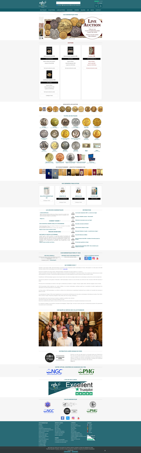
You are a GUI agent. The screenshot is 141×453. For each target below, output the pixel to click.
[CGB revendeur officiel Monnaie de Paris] (70, 411)
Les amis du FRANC (42, 445)
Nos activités (73, 427)
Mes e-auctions (57, 428)
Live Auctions (41, 427)
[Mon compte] (100, 7)
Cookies (72, 440)
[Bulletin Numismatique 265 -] (46, 191)
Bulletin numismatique (42, 441)
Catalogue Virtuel (46, 200)
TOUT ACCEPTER (67, 451)
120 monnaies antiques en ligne (82, 227)
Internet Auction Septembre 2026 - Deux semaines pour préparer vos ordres (86, 246)
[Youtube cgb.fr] (97, 258)
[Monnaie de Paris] (54, 362)
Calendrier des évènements (43, 436)
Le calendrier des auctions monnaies (61, 440)
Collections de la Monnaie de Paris (45, 428)
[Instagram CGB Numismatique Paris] (73, 418)
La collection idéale (42, 444)
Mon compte (57, 425)
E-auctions (51, 10)
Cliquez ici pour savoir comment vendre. (47, 229)
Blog (92, 10)
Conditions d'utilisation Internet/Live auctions (78, 436)
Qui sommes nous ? (74, 424)
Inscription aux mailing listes (60, 432)
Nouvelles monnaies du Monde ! (82, 223)
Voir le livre (94, 198)
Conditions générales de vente (76, 433)
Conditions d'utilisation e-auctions (77, 435)
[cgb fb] (101, 1)
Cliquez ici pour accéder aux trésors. (47, 242)
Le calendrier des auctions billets (60, 442)
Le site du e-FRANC (42, 443)
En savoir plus (70, 450)
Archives (69, 10)
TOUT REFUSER (75, 451)
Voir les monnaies (62, 198)
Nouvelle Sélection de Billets (81, 234)
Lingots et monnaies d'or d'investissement (46, 429)
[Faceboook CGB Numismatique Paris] (62, 418)
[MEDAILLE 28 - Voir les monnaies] (78, 191)
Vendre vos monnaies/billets (60, 439)
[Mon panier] (96, 7)
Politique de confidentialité (75, 439)
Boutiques (43, 10)
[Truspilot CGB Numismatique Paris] (96, 1)
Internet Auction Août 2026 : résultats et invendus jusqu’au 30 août (87, 239)
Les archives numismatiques (44, 439)
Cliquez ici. (72, 361)
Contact (98, 10)
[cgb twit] (100, 1)
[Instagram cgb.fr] (93, 258)
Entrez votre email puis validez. (70, 257)
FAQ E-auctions (73, 431)
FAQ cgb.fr (73, 429)
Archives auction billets (43, 435)
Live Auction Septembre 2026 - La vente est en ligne (86, 212)
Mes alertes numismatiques (59, 431)
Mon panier (57, 427)
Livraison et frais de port (59, 433)
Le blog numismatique (42, 440)
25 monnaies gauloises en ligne (82, 242)
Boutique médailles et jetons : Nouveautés (84, 216)
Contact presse (73, 428)
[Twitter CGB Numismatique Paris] (68, 418)
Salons (83, 10)
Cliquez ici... (42, 218)
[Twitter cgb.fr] (89, 258)
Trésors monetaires (42, 437)
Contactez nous (57, 424)
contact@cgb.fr (53, 260)
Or (88, 10)
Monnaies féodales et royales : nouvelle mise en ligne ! (86, 231)
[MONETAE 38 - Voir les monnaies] (62, 191)
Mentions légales (74, 437)
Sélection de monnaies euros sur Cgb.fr (83, 220)
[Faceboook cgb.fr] (86, 258)
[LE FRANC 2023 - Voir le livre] (94, 191)
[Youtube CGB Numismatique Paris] (78, 418)
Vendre (76, 10)
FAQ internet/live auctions (75, 432)
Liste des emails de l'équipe (76, 425)
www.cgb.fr (65, 269)
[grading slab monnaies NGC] (54, 372)
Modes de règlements (58, 435)
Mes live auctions (58, 429)
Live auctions (61, 10)
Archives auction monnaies (43, 433)
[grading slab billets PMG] (86, 372)
